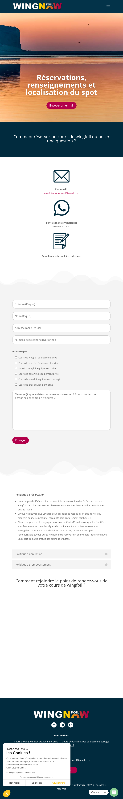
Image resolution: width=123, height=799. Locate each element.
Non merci (14, 782)
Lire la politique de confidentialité (20, 772)
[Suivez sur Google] (70, 725)
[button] (7, 793)
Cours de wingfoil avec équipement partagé (85, 741)
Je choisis (37, 782)
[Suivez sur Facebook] (54, 725)
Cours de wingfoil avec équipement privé (36, 741)
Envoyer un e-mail (61, 105)
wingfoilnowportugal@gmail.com (61, 193)
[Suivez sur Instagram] (62, 725)
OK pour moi (59, 782)
